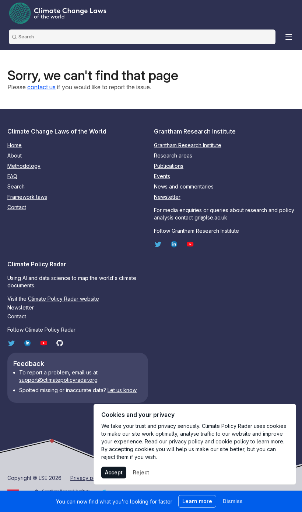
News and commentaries (184, 186)
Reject (141, 472)
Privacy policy (87, 478)
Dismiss (233, 501)
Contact (16, 207)
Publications (168, 166)
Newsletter (167, 197)
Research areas (173, 155)
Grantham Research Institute (187, 145)
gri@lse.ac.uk (210, 217)
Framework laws (27, 197)
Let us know (122, 390)
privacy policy (186, 441)
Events (162, 176)
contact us (41, 87)
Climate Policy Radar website (63, 298)
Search (16, 186)
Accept (114, 472)
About (14, 155)
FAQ (12, 176)
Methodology (24, 166)
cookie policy (232, 441)
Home (14, 145)
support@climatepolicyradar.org (58, 380)
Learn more (197, 501)
